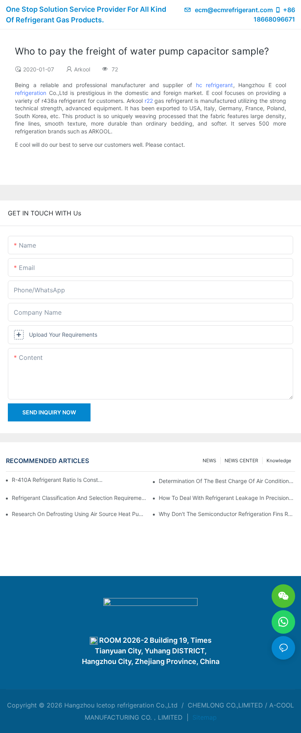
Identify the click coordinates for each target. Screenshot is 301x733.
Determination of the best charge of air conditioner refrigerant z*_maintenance (227, 481)
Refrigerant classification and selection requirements (80, 497)
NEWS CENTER (241, 460)
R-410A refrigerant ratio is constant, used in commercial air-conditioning (58, 479)
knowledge (279, 460)
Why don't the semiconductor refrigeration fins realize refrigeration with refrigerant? (227, 514)
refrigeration (30, 92)
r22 (149, 100)
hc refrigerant (214, 85)
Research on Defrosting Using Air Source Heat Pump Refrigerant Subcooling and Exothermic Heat (80, 514)
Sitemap (203, 717)
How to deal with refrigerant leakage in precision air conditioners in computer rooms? (227, 497)
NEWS (209, 460)
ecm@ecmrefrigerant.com (234, 10)
